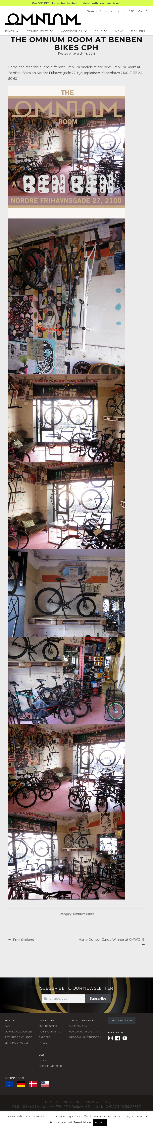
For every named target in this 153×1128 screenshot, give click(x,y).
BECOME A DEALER (50, 1065)
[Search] (99, 11)
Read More (82, 1122)
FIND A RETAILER (122, 1020)
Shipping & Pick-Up (17, 1042)
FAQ (7, 1025)
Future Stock (48, 1025)
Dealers (138, 31)
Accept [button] (100, 1122)
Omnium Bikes (83, 914)
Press (43, 1042)
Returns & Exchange (18, 1037)
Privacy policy (96, 1102)
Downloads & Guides (18, 1031)
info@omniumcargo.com (85, 1037)
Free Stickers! (23, 940)
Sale (98, 31)
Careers (44, 1037)
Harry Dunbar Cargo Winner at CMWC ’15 (111, 942)
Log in (109, 11)
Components (37, 31)
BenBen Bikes (19, 73)
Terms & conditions (61, 1102)
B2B (131, 11)
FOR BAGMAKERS (49, 1031)
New (119, 31)
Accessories (71, 31)
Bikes (9, 31)
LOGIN (42, 1060)
